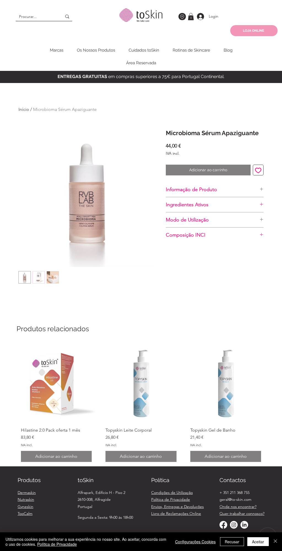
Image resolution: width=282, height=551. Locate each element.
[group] (141, 405)
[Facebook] (223, 525)
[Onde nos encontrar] (182, 16)
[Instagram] (234, 525)
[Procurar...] (67, 16)
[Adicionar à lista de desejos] (258, 170)
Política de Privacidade (57, 544)
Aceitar (258, 541)
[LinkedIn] (244, 525)
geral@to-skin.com (235, 499)
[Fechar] (275, 542)
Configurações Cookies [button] (195, 541)
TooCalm (25, 513)
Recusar (232, 541)
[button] (191, 16)
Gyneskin (25, 506)
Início (23, 109)
